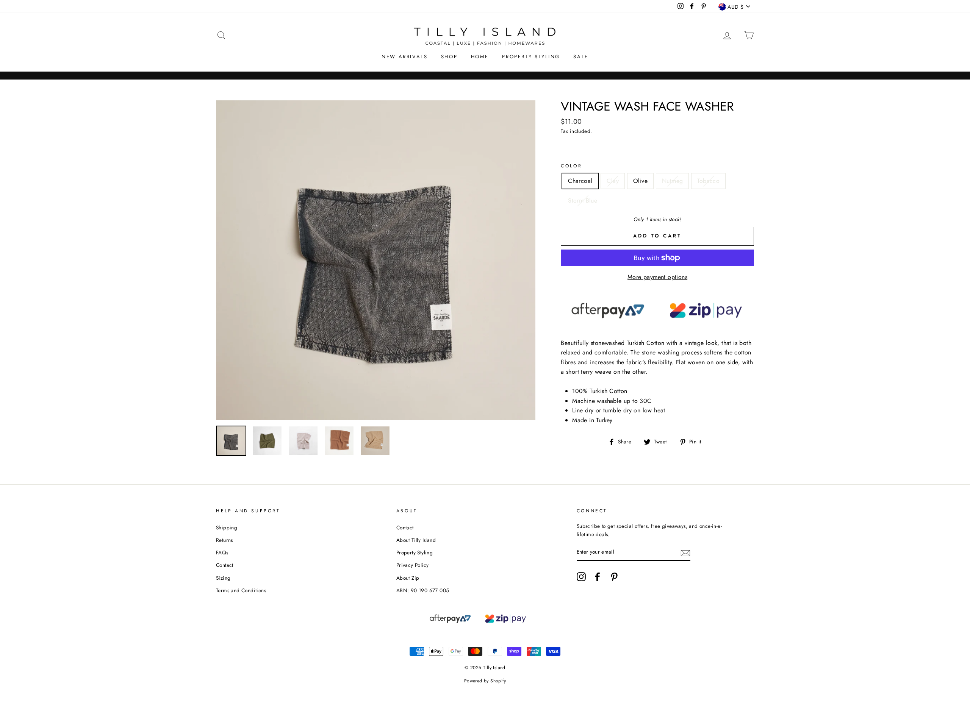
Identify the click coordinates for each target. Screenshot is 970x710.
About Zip (407, 578)
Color (571, 165)
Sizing (223, 578)
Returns (224, 540)
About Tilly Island (416, 540)
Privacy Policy (412, 565)
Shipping (226, 527)
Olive (640, 180)
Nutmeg (672, 180)
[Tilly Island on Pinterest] (614, 576)
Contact (224, 565)
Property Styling (531, 56)
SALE (580, 56)
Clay (613, 180)
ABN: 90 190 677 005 (422, 590)
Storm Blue (582, 200)
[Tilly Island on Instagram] (581, 576)
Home (480, 56)
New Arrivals (404, 56)
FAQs (222, 552)
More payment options (657, 277)
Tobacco (708, 180)
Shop (449, 56)
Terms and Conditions (241, 590)
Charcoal (580, 180)
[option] (376, 260)
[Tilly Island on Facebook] (597, 576)
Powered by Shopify (485, 680)
